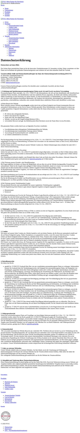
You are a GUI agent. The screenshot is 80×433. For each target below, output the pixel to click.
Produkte (7, 12)
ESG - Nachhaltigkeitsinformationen (16, 430)
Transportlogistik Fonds (16, 25)
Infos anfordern (13, 41)
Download (12, 43)
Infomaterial (8, 399)
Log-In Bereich (13, 39)
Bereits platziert (13, 34)
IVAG (6, 22)
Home (6, 8)
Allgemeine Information (12, 46)
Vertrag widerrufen (10, 402)
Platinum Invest (13, 31)
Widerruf (11, 55)
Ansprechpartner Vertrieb (16, 38)
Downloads (8, 401)
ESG (10, 53)
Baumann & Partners (15, 32)
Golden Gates (13, 27)
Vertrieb (7, 14)
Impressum (12, 52)
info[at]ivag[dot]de (35, 159)
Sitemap (11, 48)
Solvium (7, 383)
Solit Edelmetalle (14, 29)
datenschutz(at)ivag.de (13, 82)
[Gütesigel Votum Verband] (6, 420)
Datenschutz (12, 50)
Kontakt (7, 15)
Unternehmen (9, 10)
